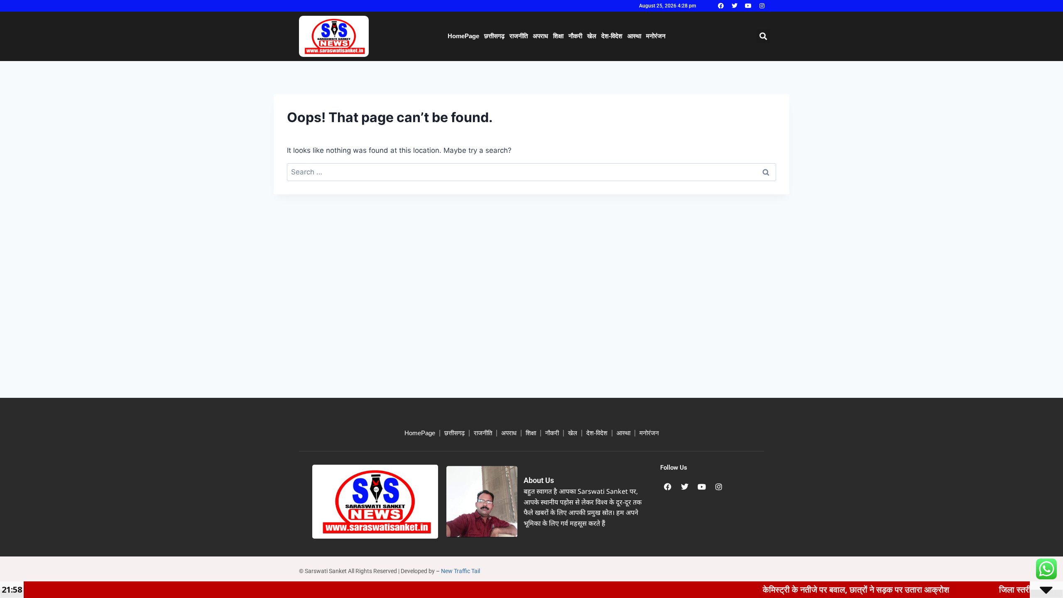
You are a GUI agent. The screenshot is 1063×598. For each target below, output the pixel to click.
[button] (763, 36)
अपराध (540, 35)
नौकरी (575, 35)
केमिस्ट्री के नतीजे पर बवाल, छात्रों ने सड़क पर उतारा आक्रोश (833, 589)
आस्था (634, 35)
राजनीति (518, 35)
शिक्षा (558, 35)
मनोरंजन (656, 35)
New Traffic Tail (460, 571)
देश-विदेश (611, 35)
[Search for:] (531, 172)
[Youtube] (748, 6)
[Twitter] (734, 6)
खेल (591, 35)
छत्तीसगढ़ (494, 35)
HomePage (463, 35)
